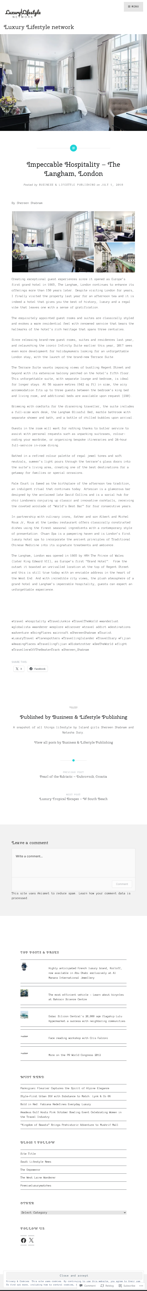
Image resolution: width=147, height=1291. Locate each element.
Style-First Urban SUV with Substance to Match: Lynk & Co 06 (65, 1096)
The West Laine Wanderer (38, 1177)
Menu (135, 6)
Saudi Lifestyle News (35, 1161)
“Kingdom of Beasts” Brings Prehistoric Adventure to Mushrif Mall (69, 1124)
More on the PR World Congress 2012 (75, 1054)
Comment (122, 884)
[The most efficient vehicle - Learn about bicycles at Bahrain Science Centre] (73, 989)
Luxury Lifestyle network (39, 27)
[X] (31, 1240)
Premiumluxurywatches (35, 1185)
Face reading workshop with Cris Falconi (78, 1038)
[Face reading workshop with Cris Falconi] (73, 1032)
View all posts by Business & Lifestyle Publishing (73, 742)
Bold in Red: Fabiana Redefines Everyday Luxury (55, 1104)
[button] (53, 242)
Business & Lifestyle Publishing (67, 184)
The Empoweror (30, 1169)
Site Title (28, 1153)
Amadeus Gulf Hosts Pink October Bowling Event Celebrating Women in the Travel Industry (71, 1115)
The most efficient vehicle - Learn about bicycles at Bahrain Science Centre (86, 997)
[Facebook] (23, 1240)
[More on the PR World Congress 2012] (73, 1049)
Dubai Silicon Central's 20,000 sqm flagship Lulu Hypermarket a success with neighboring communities (87, 1019)
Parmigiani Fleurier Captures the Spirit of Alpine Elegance (64, 1088)
